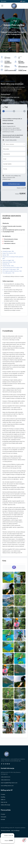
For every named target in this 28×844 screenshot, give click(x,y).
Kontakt (4, 1)
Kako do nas (4, 802)
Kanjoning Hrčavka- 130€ (9, 262)
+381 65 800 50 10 (5, 777)
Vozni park (3, 816)
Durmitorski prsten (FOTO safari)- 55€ (12, 267)
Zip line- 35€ (5, 255)
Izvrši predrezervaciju (14, 184)
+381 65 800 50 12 (5, 780)
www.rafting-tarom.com (7, 785)
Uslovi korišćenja (15, 830)
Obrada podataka (5, 830)
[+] (19, 760)
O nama (3, 794)
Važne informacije (5, 804)
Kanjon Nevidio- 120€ (8, 265)
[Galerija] (8, 577)
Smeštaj (3, 797)
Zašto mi (3, 799)
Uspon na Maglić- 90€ (8, 260)
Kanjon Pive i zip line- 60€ (9, 253)
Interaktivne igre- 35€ (8, 251)
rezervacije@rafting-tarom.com (9, 782)
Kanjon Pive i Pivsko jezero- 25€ (10, 269)
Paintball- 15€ (6, 264)
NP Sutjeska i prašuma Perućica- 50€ (12, 271)
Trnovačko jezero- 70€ (8, 273)
